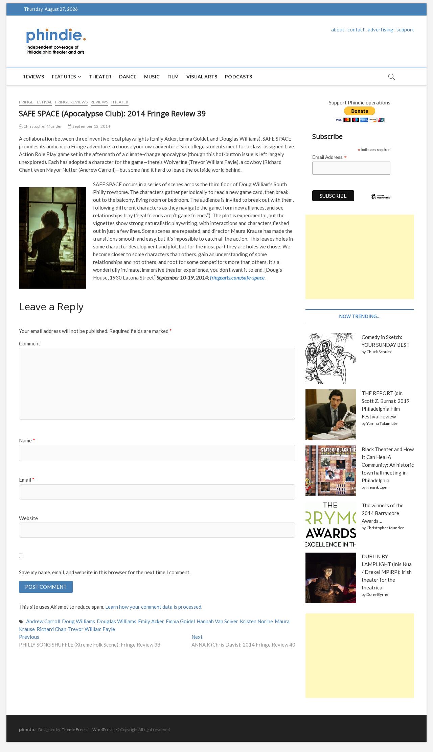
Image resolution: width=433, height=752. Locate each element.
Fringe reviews (71, 101)
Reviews (33, 76)
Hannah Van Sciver (217, 621)
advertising (380, 29)
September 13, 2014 (91, 126)
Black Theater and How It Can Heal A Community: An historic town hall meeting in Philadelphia (388, 464)
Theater (100, 76)
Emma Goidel (180, 621)
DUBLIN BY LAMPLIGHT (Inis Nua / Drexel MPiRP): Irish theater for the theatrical (387, 571)
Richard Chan (51, 629)
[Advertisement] (359, 257)
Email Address (329, 157)
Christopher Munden (43, 126)
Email (27, 480)
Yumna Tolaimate (381, 423)
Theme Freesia (76, 729)
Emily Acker (151, 621)
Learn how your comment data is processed (153, 607)
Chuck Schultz (379, 351)
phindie (27, 729)
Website (28, 518)
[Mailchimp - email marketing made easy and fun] (380, 201)
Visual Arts (201, 76)
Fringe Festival (35, 101)
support (405, 29)
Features (64, 76)
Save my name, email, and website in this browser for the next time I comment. (104, 572)
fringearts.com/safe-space (237, 277)
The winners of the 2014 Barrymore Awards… (383, 513)
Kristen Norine (256, 621)
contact (356, 29)
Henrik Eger (377, 487)
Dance (127, 76)
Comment (29, 343)
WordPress (102, 729)
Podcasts (238, 76)
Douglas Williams (116, 621)
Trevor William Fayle (91, 629)
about (337, 29)
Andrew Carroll (43, 621)
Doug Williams (78, 621)
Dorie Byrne (377, 594)
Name (27, 440)
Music (152, 76)
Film (173, 76)
